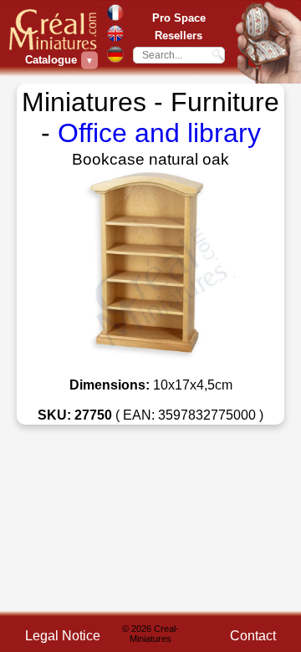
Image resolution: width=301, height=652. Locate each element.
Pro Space (179, 18)
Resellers (178, 35)
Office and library (159, 133)
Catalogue (53, 59)
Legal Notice (62, 636)
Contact (253, 636)
